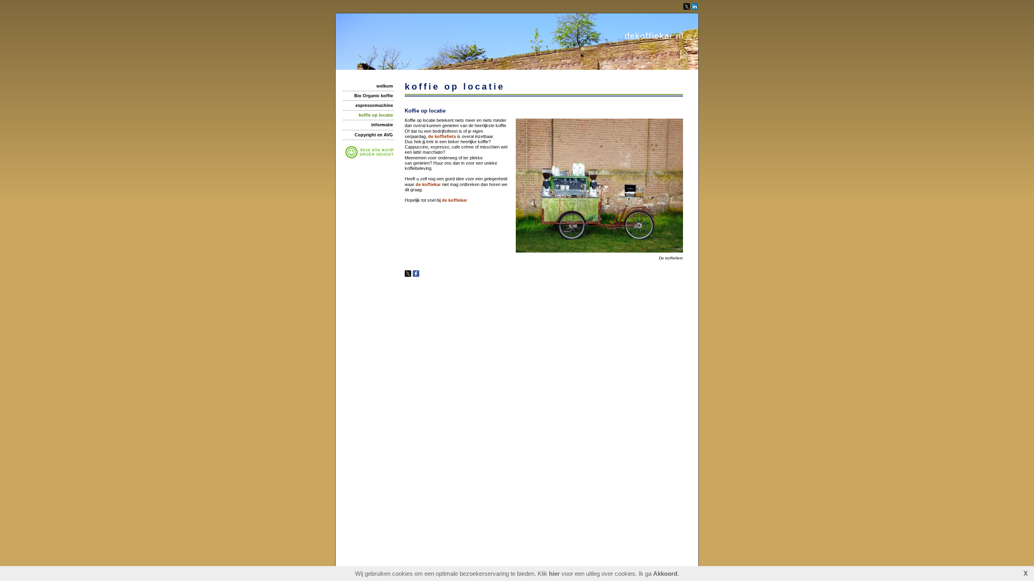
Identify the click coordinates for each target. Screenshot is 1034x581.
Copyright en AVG (374, 134)
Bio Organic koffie (373, 95)
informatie (382, 124)
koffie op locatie (376, 115)
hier (554, 573)
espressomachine (374, 105)
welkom (384, 86)
